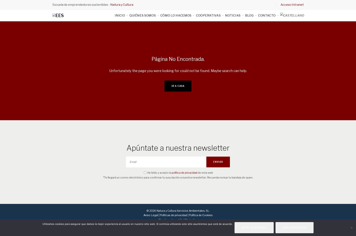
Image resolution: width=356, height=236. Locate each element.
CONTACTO (267, 15)
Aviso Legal (151, 215)
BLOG (249, 15)
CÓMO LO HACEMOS (176, 15)
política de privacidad (184, 172)
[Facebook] (250, 4)
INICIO (120, 15)
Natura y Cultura (121, 4)
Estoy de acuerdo (254, 227)
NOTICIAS (233, 15)
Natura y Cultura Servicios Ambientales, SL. (183, 210)
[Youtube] (269, 4)
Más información (294, 227)
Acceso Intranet (292, 4)
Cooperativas (208, 15)
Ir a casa (178, 86)
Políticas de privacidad (173, 215)
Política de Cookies (201, 215)
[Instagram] (263, 4)
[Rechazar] (351, 228)
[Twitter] (257, 4)
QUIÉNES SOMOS (142, 15)
